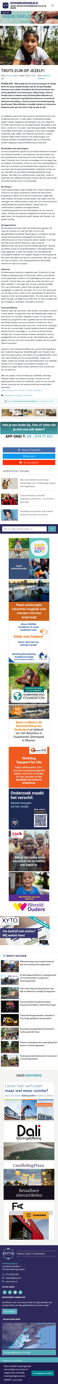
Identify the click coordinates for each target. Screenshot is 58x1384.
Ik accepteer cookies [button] (42, 1373)
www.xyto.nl (11, 1281)
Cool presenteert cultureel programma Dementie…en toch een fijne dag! (37, 498)
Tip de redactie (31, 462)
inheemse (28, 395)
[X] (10, 1292)
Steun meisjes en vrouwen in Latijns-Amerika (21, 390)
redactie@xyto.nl (13, 1278)
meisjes (19, 395)
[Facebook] (4, 1292)
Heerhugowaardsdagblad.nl (24, 3)
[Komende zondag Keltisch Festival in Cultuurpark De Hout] (10, 1033)
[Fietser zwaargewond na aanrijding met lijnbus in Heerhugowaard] (10, 1047)
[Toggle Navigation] (52, 5)
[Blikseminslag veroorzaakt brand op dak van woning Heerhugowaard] (10, 966)
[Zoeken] (52, 529)
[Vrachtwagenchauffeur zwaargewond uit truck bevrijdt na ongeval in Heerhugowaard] (10, 980)
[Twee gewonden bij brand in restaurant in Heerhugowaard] (10, 1060)
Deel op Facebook (31, 450)
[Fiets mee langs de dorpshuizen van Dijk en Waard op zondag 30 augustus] (10, 993)
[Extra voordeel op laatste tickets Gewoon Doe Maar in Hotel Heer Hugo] (10, 1006)
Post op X (30, 456)
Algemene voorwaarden (12, 1361)
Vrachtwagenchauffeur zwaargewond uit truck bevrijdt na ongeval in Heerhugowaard (38, 978)
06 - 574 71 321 (40, 436)
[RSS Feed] (20, 1292)
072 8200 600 (12, 1274)
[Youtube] (15, 1292)
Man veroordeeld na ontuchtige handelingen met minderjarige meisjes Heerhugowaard (38, 483)
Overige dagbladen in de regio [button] (16, 1352)
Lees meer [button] (17, 1380)
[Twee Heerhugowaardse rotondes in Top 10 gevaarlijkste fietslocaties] (10, 1020)
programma (9, 395)
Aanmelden (9, 1311)
